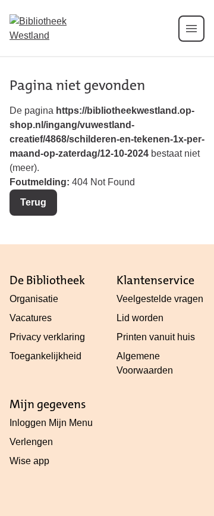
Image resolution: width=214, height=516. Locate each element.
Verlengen (31, 442)
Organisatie (34, 299)
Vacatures (31, 318)
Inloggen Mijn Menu (51, 423)
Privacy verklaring (47, 337)
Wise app (29, 461)
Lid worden (140, 318)
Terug (33, 202)
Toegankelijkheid (45, 356)
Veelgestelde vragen (160, 299)
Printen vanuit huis (156, 337)
